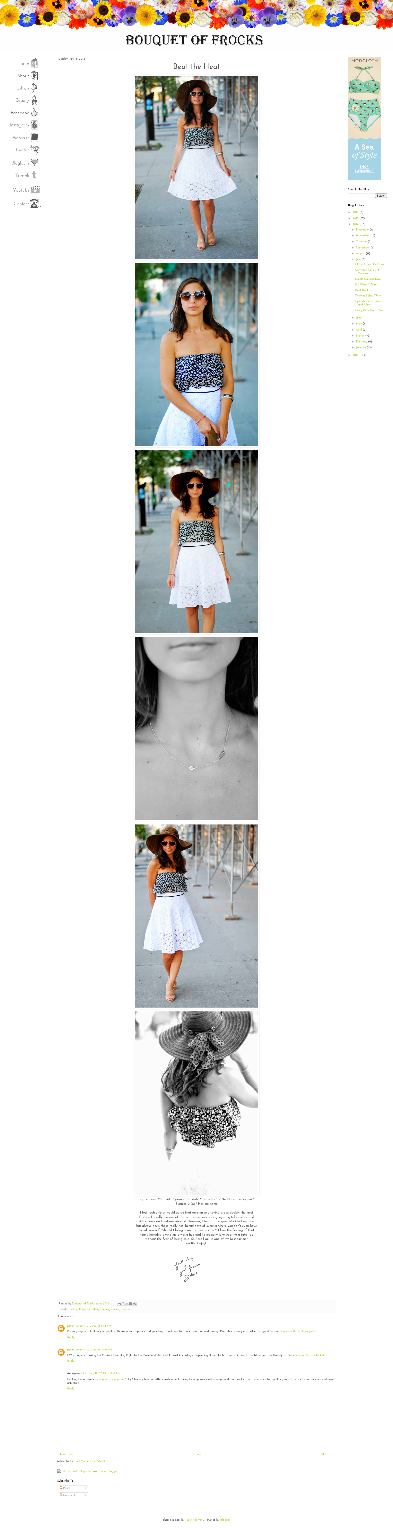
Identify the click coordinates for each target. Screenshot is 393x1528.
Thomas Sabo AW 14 (368, 295)
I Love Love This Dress (369, 264)
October (362, 241)
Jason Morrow (194, 1519)
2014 (355, 224)
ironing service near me (109, 1379)
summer (104, 1309)
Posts (66, 1488)
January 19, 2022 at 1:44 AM (93, 1326)
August (361, 253)
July (358, 259)
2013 (355, 355)
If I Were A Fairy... (366, 284)
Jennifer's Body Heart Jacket (299, 1331)
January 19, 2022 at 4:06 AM (93, 1349)
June (359, 317)
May (359, 323)
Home (197, 1454)
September (363, 247)
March (360, 335)
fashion (73, 1309)
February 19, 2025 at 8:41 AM (102, 1373)
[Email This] (119, 1304)
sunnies (115, 1309)
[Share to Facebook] (131, 1304)
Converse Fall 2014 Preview (367, 271)
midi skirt (92, 1309)
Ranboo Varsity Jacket (309, 1355)
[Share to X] (127, 1304)
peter (70, 1326)
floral (82, 1309)
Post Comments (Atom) (90, 1461)
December (363, 229)
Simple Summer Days (368, 279)
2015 (355, 218)
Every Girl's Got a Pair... (370, 310)
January (361, 347)
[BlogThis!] (123, 1304)
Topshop (126, 1309)
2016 (355, 212)
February (362, 341)
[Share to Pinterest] (135, 1304)
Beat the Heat (364, 290)
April (359, 329)
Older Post (328, 1454)
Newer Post (65, 1454)
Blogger (225, 1519)
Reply (70, 1337)
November (363, 235)
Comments (69, 1495)
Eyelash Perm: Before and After (368, 303)
